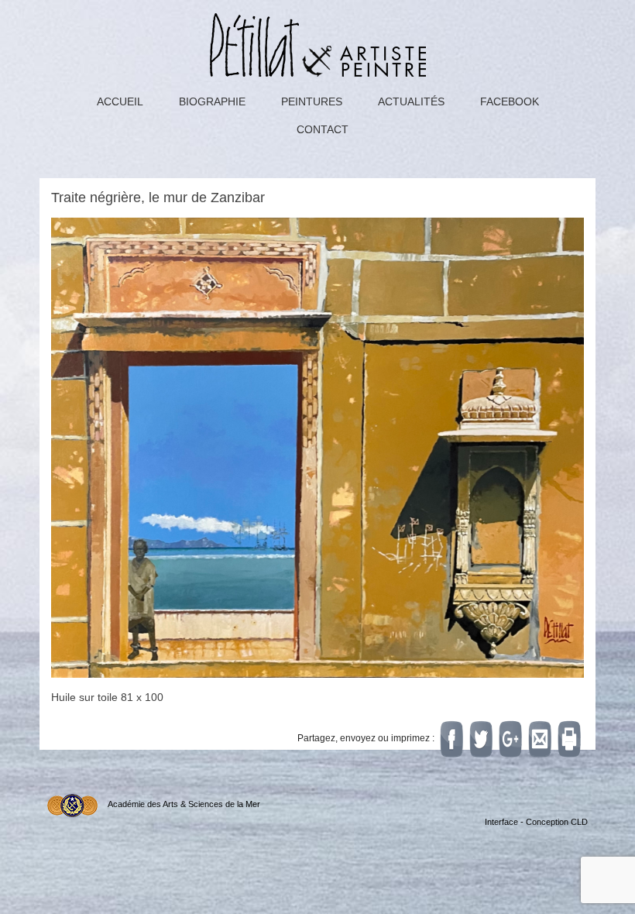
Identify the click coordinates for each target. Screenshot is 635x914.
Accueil (120, 101)
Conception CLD (557, 821)
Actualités (411, 101)
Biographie (212, 101)
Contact (322, 129)
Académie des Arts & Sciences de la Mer (184, 804)
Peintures (311, 101)
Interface (501, 821)
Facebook (509, 101)
